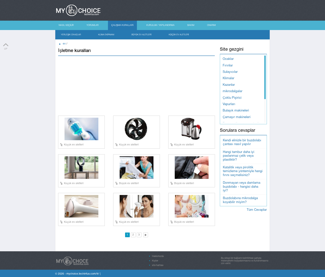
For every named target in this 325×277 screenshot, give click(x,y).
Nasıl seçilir (66, 25)
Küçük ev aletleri (179, 35)
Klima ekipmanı (106, 35)
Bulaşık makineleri (236, 110)
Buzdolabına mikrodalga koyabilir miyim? (240, 200)
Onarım (211, 25)
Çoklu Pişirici (232, 97)
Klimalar (228, 78)
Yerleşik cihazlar (71, 35)
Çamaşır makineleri (237, 117)
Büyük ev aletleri (141, 35)
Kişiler (155, 261)
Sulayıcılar (230, 72)
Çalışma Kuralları (122, 25)
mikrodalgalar (232, 91)
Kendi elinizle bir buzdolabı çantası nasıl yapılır (242, 142)
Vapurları (229, 104)
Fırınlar (228, 65)
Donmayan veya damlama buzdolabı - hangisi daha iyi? (241, 186)
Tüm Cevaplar (257, 210)
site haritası (157, 265)
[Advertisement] (136, 85)
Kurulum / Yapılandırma (160, 25)
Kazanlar (229, 85)
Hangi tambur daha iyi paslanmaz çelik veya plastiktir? (238, 156)
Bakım (190, 25)
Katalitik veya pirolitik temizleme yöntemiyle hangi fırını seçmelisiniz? (243, 171)
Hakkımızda (158, 256)
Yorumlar (93, 25)
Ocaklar (228, 59)
